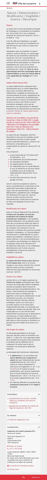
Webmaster (36, 477)
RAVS (17, 111)
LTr (38, 376)
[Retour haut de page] (23, 477)
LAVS (9, 111)
